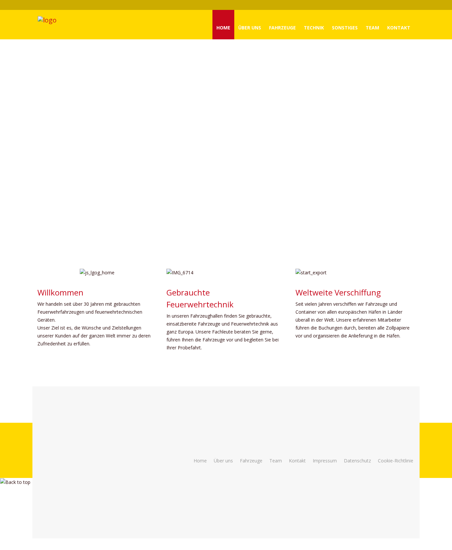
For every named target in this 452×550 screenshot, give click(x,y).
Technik (314, 27)
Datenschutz (357, 460)
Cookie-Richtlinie (395, 460)
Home (223, 27)
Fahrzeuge (282, 27)
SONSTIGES (345, 27)
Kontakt (398, 27)
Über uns (223, 460)
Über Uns (249, 27)
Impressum (325, 460)
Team (372, 27)
